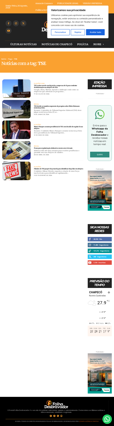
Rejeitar (78, 32)
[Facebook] (9, 23)
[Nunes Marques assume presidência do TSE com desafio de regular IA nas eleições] (16, 129)
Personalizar (60, 32)
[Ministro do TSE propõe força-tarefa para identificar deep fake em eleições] (16, 171)
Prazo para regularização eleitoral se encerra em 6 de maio (53, 148)
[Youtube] (9, 31)
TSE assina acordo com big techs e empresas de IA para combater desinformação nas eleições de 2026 (55, 86)
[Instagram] (16, 23)
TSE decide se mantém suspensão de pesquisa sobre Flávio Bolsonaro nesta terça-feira (57, 107)
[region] (77, 22)
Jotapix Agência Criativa (89, 421)
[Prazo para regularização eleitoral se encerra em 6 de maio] (16, 150)
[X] (23, 23)
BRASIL (36, 104)
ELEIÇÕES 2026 (39, 83)
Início (3, 59)
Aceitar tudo (95, 32)
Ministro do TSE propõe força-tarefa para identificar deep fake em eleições (58, 169)
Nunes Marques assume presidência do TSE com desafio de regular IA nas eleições (58, 127)
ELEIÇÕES (37, 124)
